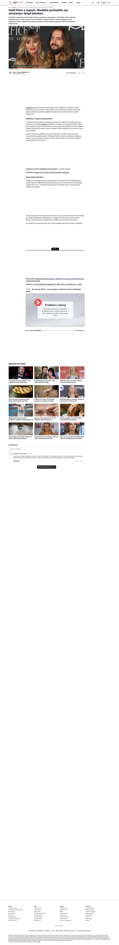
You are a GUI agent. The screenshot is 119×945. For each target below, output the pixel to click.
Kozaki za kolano (38, 908)
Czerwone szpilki (63, 913)
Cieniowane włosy (64, 909)
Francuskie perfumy (12, 908)
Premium (64, 2)
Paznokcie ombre (12, 916)
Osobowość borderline (90, 911)
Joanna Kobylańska (22, 72)
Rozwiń (54, 249)
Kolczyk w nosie (63, 918)
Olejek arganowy (12, 913)
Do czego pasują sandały (39, 913)
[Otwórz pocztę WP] (93, 2)
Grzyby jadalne (89, 918)
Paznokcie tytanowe (90, 909)
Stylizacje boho (37, 920)
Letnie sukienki (37, 911)
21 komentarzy (72, 73)
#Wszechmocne (54, 2)
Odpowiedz (16, 461)
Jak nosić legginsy (38, 915)
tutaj (39, 941)
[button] (97, 3)
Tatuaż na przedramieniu (65, 920)
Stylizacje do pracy (38, 916)
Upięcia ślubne (89, 915)
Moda (70, 2)
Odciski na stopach (12, 920)
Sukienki (87, 920)
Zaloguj (104, 2)
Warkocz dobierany (90, 913)
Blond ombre (11, 911)
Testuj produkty (40, 2)
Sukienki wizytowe (38, 918)
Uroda (78, 2)
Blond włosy (11, 915)
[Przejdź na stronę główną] (10, 4)
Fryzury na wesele (89, 908)
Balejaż (61, 911)
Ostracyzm (88, 916)
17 (78, 461)
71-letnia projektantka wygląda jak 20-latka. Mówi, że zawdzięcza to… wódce (57, 284)
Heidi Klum (29, 107)
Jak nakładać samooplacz (14, 918)
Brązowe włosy (63, 915)
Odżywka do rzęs (63, 908)
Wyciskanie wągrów (64, 916)
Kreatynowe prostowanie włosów (15, 909)
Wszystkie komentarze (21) (46, 467)
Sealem (44, 124)
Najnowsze (29, 2)
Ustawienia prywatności (83, 931)
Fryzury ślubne (37, 909)
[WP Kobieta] (19, 2)
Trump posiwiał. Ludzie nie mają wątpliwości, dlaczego (51, 172)
